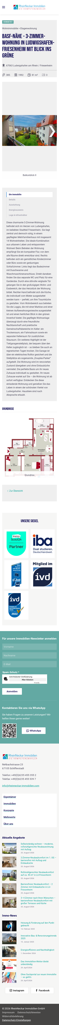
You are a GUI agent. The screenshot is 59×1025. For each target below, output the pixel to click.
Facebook (44, 990)
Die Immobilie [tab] (15, 194)
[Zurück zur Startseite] (29, 7)
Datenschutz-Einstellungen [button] (16, 1020)
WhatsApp (35, 730)
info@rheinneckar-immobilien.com (20, 785)
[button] (3, 7)
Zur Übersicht (16, 491)
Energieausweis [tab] (16, 210)
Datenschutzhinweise (29, 1012)
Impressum (8, 1012)
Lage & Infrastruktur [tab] (18, 215)
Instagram (18, 990)
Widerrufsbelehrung (12, 1016)
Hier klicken (27, 680)
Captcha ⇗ (40, 683)
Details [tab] (12, 199)
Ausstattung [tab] (14, 205)
